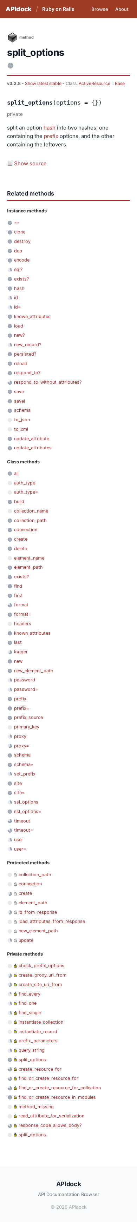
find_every (29, 994)
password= (26, 689)
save (19, 391)
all (16, 473)
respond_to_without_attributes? (47, 382)
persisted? (25, 354)
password (24, 679)
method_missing (36, 1106)
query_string (32, 1050)
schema (22, 410)
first (18, 595)
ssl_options (26, 802)
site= (19, 792)
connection (25, 529)
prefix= (21, 708)
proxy (20, 736)
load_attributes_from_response (52, 921)
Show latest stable (44, 83)
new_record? (27, 344)
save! (19, 401)
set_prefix (24, 774)
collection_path (30, 520)
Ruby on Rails (58, 9)
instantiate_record (38, 1031)
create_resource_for (40, 1069)
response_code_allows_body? (50, 1125)
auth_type (24, 483)
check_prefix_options (41, 965)
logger (21, 651)
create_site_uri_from (40, 984)
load (18, 326)
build (19, 501)
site (18, 783)
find (18, 586)
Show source (30, 163)
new (18, 661)
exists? (21, 279)
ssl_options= (27, 811)
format (21, 604)
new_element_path (33, 670)
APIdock (19, 9)
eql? (18, 269)
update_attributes (33, 447)
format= (22, 614)
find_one (28, 1003)
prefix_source (28, 717)
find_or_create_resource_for (48, 1078)
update (26, 940)
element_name (29, 558)
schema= (23, 764)
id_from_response (38, 912)
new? (19, 335)
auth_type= (26, 492)
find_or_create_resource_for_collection (60, 1087)
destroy (22, 241)
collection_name (31, 511)
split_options (32, 1059)
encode (22, 260)
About (122, 9)
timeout (22, 821)
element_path (28, 567)
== (17, 222)
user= (20, 849)
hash (50, 127)
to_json (22, 419)
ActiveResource (94, 83)
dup (18, 250)
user (18, 839)
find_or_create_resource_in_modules (57, 1097)
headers (22, 623)
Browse (99, 9)
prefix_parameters (38, 1040)
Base (120, 83)
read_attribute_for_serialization (51, 1115)
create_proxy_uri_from (42, 975)
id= (17, 307)
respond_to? (27, 372)
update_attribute (31, 438)
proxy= (21, 745)
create (20, 539)
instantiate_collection (41, 1022)
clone (19, 232)
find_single (30, 1012)
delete (20, 548)
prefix (51, 136)
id (16, 297)
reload (20, 363)
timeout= (23, 830)
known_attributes (32, 316)
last (18, 642)
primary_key (26, 726)
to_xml (21, 429)
